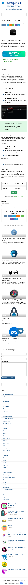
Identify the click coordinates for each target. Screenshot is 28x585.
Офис (4, 460)
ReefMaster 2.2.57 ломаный (15, 554)
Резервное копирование (9, 477)
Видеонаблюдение (8, 418)
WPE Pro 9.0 (6, 318)
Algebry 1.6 (11, 525)
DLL (4, 396)
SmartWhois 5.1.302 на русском (16, 569)
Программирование (8, 470)
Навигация (5, 453)
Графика (5, 428)
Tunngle (14, 192)
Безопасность (6, 409)
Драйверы (5, 440)
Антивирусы (6, 401)
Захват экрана (6, 443)
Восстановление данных (9, 426)
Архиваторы (6, 404)
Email (2, 357)
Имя (2, 352)
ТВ (4, 494)
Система (5, 484)
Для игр (15, 23)
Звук (4, 445)
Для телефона (6, 438)
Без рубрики (6, 406)
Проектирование (7, 472)
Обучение (5, 455)
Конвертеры (6, 448)
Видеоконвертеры (7, 416)
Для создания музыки (8, 435)
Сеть (4, 482)
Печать (5, 462)
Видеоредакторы (7, 423)
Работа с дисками (7, 475)
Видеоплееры (6, 421)
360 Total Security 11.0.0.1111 (16, 562)
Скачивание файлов (8, 489)
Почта (4, 467)
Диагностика (6, 431)
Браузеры (5, 411)
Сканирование (6, 487)
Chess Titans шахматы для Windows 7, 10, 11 (13, 239)
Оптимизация (6, 457)
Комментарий (4, 361)
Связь (4, 479)
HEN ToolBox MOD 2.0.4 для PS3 (12, 300)
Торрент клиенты (7, 497)
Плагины (5, 465)
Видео (4, 413)
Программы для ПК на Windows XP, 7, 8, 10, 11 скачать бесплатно (13, 3)
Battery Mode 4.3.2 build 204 (15, 518)
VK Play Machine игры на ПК (11, 338)
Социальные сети (7, 492)
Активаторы (6, 399)
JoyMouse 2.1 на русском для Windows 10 (11, 279)
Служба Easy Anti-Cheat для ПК (12, 260)
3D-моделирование (8, 394)
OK (21, 583)
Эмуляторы (6, 499)
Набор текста (6, 450)
